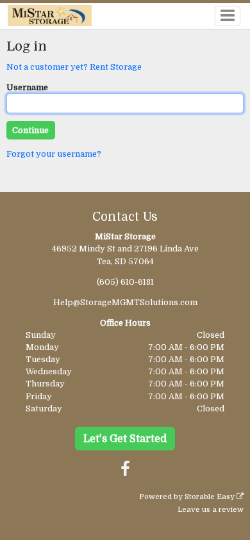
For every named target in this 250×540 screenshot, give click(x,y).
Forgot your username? (53, 154)
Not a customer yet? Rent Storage (74, 67)
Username (27, 87)
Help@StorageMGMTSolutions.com (125, 302)
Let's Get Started (125, 439)
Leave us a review (211, 509)
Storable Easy (211, 497)
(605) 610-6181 (125, 282)
